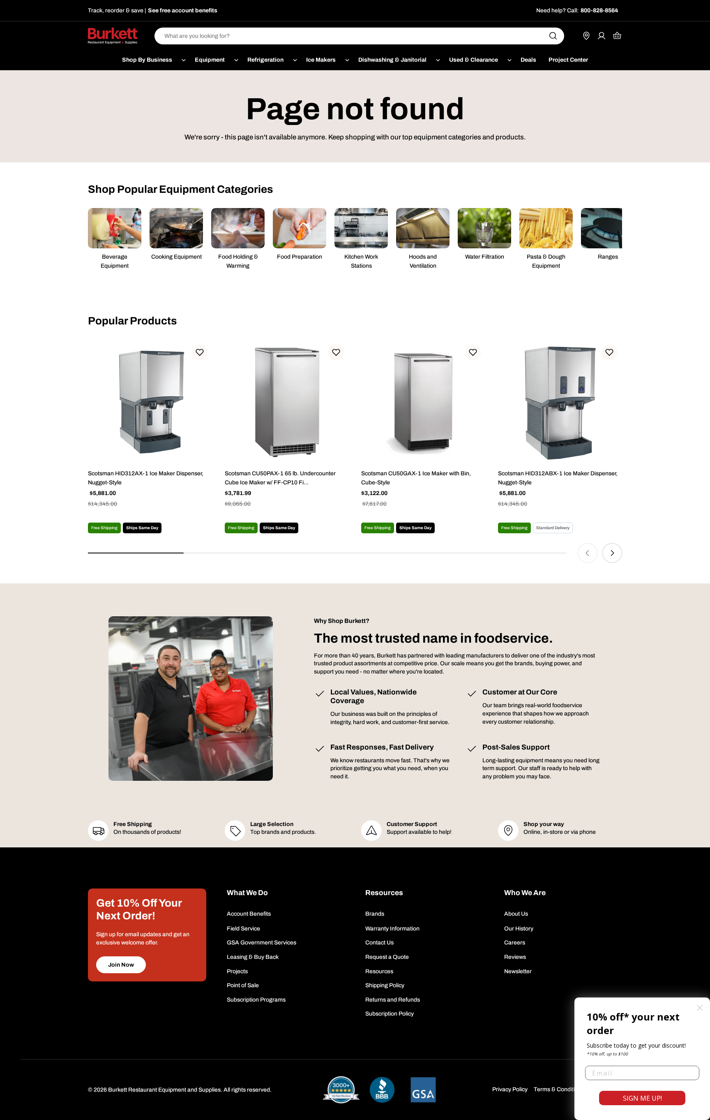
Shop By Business (147, 60)
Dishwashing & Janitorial (392, 60)
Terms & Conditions (559, 1089)
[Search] (553, 35)
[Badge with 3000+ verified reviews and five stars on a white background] (341, 1090)
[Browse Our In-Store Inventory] (586, 35)
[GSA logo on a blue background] (423, 1090)
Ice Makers (321, 60)
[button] (199, 352)
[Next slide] (612, 553)
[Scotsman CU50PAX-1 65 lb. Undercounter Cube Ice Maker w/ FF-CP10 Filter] (287, 402)
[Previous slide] (587, 553)
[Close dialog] (700, 1008)
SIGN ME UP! (642, 1098)
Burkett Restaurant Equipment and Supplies (164, 1090)
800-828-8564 (599, 10)
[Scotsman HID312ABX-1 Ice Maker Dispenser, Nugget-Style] (560, 402)
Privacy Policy (510, 1089)
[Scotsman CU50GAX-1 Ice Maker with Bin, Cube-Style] (423, 402)
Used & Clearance (473, 60)
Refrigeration (265, 60)
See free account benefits (182, 10)
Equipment (210, 60)
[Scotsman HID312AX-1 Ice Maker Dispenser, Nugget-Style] (150, 402)
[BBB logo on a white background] (382, 1090)
